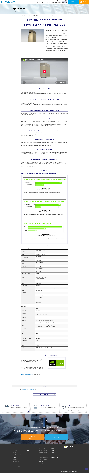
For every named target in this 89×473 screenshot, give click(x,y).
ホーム (13, 15)
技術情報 (52, 2)
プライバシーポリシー (55, 457)
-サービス (14, 452)
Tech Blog (53, 452)
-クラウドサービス (16, 461)
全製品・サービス (64, 2)
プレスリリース (53, 455)
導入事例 (55, 2)
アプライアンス (30, 15)
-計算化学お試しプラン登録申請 (44, 455)
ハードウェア (39, 2)
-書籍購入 (40, 454)
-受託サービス (15, 459)
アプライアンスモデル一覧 (43, 394)
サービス (48, 2)
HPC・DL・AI (17, 15)
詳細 (16, 408)
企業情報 (65, 0)
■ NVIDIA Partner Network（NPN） (27, 374)
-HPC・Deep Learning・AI (43, 463)
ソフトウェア (44, 2)
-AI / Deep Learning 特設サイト (44, 452)
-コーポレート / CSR (42, 448)
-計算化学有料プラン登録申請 (43, 457)
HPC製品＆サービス (23, 15)
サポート (59, 2)
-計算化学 (40, 464)
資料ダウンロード (41, 461)
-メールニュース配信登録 (43, 459)
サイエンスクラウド (16, 455)
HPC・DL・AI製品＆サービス (17, 446)
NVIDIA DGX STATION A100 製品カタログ (28, 389)
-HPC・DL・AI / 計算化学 (43, 450)
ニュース (52, 454)
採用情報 (52, 450)
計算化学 (14, 457)
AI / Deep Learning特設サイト (18, 454)
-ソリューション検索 (16, 466)
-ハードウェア (15, 448)
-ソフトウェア (15, 450)
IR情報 (52, 448)
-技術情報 (14, 464)
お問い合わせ (41, 446)
